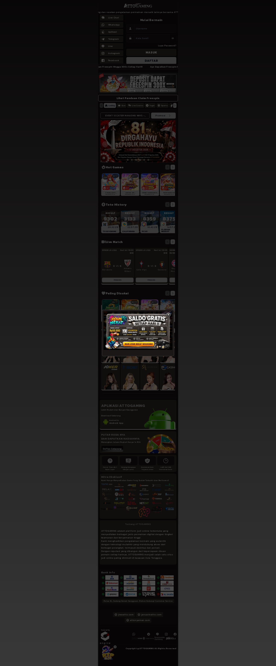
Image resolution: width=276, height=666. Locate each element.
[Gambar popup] (138, 330)
